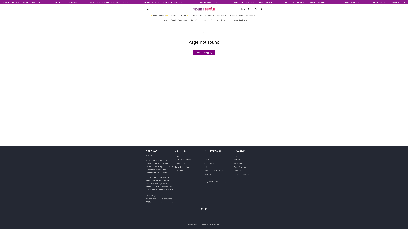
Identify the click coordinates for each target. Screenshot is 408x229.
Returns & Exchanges (183, 159)
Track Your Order (240, 167)
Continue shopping (204, 53)
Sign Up (237, 159)
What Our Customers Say (213, 171)
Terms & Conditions (182, 167)
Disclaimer (179, 171)
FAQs (206, 167)
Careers (207, 178)
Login (236, 156)
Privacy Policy (180, 163)
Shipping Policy (181, 156)
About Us (207, 159)
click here (169, 202)
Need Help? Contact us (242, 174)
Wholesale (208, 174)
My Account (238, 163)
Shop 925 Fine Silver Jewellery (216, 182)
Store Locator (209, 163)
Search (207, 156)
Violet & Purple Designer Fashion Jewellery (206, 224)
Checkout (237, 171)
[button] (148, 9)
